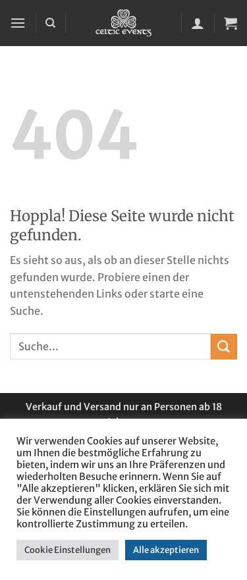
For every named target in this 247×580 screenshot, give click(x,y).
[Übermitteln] (224, 346)
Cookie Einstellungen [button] (67, 550)
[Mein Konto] (197, 23)
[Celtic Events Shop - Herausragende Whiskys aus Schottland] (123, 23)
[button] (18, 23)
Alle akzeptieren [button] (166, 550)
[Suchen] (50, 23)
